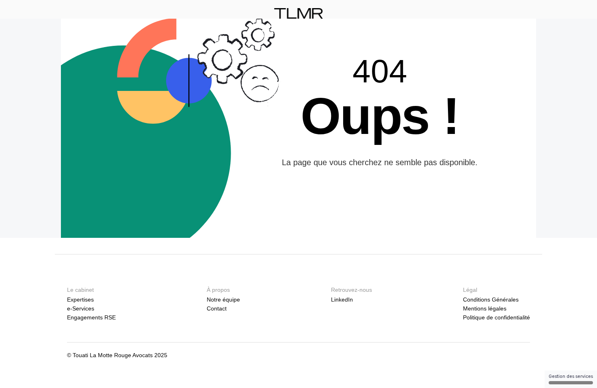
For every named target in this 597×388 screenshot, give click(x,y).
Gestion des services (571, 376)
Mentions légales (484, 308)
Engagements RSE (91, 317)
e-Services (80, 308)
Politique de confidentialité (496, 317)
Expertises (80, 299)
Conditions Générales (491, 299)
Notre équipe (223, 299)
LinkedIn (342, 299)
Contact (217, 308)
